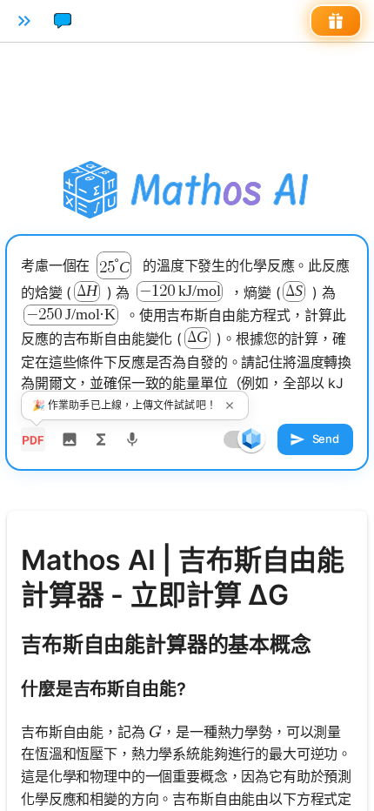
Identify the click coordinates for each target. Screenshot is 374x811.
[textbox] (187, 333)
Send (325, 439)
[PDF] (33, 439)
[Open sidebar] (24, 20)
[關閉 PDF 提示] (229, 405)
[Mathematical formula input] (101, 439)
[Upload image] (69, 439)
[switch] (251, 438)
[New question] (62, 20)
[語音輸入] (132, 439)
